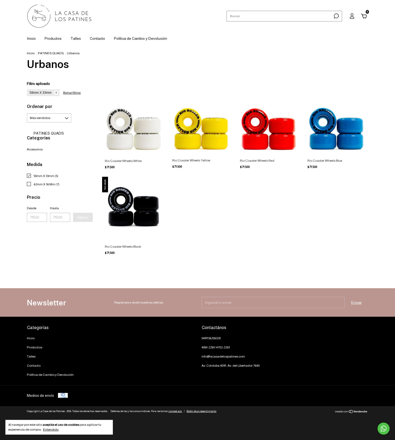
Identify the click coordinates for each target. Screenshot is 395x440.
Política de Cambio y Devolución (140, 38)
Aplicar (83, 217)
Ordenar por (39, 106)
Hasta (54, 208)
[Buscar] (336, 16)
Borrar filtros (72, 93)
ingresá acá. (175, 411)
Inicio (31, 38)
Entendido (51, 429)
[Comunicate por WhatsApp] (384, 429)
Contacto (97, 38)
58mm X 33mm (41, 93)
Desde (31, 208)
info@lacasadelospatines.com (223, 356)
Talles (75, 38)
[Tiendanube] (351, 412)
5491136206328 (211, 338)
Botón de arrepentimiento (201, 411)
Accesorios (35, 149)
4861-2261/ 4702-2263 (216, 347)
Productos (53, 38)
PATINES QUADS (51, 53)
